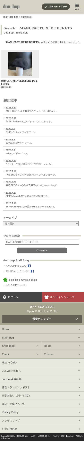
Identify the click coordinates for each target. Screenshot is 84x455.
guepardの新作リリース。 (19, 141)
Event (5, 354)
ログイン (13, 297)
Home (5, 329)
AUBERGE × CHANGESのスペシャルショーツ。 (31, 173)
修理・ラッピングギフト (16, 387)
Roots (47, 345)
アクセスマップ (11, 420)
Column (49, 354)
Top (5, 17)
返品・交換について (13, 404)
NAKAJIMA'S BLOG (16, 266)
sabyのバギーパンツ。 (17, 152)
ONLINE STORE (58, 6)
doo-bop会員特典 (11, 379)
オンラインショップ (62, 297)
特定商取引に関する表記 (16, 395)
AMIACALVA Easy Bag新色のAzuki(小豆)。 (28, 194)
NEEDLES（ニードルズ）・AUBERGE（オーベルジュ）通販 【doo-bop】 (45, 436)
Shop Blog (8, 345)
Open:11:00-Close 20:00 (42, 309)
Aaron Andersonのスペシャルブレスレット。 (29, 120)
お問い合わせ (9, 428)
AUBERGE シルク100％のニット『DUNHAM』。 (32, 109)
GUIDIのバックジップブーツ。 (22, 131)
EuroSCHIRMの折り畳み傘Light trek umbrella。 (31, 205)
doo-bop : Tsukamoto (20, 17)
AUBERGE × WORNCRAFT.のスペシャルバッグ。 (32, 184)
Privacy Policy (10, 412)
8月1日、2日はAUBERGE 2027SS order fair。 (30, 163)
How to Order (9, 362)
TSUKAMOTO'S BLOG (17, 271)
